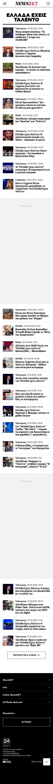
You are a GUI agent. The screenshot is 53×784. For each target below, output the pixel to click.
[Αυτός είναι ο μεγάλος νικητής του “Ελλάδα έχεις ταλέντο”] (8, 379)
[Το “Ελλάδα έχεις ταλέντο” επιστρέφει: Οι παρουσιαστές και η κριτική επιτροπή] (8, 168)
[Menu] (5, 3)
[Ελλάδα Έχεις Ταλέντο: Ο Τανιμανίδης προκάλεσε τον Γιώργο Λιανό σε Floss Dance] (8, 624)
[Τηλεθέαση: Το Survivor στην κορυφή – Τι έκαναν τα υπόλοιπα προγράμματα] (8, 68)
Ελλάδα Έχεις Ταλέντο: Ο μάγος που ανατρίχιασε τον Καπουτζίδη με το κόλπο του (32, 591)
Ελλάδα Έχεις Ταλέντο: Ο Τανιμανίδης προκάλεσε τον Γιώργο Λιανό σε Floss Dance (30, 626)
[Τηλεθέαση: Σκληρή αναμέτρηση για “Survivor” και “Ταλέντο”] (8, 119)
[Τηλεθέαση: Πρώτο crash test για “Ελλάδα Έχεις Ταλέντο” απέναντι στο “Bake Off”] (8, 641)
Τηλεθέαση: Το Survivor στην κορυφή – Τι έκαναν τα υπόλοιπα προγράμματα (32, 69)
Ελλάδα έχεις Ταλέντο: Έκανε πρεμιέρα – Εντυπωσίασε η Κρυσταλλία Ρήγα (31, 153)
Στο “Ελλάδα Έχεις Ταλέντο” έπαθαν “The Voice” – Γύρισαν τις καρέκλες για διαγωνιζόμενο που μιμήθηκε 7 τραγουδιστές (32, 430)
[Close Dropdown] (49, 680)
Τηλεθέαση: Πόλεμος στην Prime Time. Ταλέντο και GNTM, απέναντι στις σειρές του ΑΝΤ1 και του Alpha (32, 608)
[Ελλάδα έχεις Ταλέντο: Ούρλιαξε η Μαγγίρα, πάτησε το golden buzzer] (8, 411)
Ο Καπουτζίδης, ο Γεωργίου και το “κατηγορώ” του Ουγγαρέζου (32, 447)
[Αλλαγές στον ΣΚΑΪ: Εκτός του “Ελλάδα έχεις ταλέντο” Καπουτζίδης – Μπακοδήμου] (8, 346)
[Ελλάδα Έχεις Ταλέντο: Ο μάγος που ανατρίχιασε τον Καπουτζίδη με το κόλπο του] (8, 589)
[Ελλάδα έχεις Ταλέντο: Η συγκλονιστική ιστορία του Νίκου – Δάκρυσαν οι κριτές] (8, 135)
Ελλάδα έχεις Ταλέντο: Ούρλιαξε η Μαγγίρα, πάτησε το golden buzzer (32, 413)
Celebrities (20, 180)
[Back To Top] (46, 761)
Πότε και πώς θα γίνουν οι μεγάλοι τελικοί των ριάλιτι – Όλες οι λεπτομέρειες (31, 396)
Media (18, 64)
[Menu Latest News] (48, 3)
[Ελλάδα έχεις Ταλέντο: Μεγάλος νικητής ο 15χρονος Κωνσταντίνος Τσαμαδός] (8, 51)
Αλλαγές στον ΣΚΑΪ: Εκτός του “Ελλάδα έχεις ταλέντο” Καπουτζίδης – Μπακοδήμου (31, 348)
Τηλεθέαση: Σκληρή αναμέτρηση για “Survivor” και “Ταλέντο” (32, 120)
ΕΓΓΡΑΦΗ (26, 722)
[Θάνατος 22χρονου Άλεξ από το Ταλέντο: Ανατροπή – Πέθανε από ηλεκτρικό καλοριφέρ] (8, 363)
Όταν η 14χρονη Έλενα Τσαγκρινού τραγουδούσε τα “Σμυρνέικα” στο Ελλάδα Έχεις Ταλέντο (31, 187)
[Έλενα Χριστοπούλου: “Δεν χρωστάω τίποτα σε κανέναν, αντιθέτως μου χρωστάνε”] (8, 103)
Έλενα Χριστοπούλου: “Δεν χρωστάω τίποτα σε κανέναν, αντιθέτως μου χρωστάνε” (30, 105)
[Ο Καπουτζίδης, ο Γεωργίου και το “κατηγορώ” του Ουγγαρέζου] (8, 446)
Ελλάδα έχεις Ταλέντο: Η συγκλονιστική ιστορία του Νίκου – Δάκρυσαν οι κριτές (30, 137)
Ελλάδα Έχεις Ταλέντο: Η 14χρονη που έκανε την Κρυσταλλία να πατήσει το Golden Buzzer (29, 87)
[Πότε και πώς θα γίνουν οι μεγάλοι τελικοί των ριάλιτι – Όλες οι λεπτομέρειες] (8, 395)
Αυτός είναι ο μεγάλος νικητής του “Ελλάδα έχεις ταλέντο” (31, 380)
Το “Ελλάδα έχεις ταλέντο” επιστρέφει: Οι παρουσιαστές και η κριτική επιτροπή (32, 169)
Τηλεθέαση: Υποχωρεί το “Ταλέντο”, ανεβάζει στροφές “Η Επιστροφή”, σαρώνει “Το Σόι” (32, 464)
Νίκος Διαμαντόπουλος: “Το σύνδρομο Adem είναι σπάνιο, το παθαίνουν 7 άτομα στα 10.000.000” (32, 36)
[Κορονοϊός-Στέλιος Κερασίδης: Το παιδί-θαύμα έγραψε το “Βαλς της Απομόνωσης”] (8, 330)
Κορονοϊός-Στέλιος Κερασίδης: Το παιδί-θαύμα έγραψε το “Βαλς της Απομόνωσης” (32, 332)
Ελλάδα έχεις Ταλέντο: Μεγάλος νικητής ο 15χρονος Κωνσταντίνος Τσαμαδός (32, 53)
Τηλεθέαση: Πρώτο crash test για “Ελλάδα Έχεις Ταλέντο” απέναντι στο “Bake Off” (31, 642)
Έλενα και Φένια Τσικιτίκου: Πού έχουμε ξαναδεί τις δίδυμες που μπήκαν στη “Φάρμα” (31, 315)
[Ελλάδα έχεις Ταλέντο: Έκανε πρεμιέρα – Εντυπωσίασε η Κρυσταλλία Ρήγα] (8, 151)
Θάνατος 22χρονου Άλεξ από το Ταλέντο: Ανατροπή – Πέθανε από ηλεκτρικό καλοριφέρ (31, 364)
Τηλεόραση (20, 29)
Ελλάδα (19, 326)
